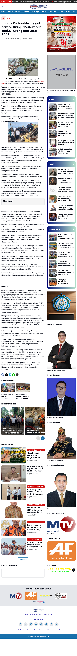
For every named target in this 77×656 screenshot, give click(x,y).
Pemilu (68, 12)
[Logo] (38, 610)
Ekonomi (26, 12)
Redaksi (14, 630)
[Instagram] (31, 624)
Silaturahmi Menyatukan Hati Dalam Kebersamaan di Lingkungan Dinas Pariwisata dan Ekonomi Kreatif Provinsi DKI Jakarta (66, 133)
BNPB (4, 81)
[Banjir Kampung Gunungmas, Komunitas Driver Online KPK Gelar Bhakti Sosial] (12, 421)
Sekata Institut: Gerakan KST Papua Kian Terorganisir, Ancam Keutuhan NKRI (65, 171)
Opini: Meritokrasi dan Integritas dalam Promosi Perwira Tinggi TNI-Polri (65, 198)
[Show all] (73, 99)
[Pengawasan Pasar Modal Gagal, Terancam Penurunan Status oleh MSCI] (53, 217)
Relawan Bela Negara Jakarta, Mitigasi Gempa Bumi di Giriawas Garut (22, 397)
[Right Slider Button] (75, 12)
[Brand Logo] (16, 595)
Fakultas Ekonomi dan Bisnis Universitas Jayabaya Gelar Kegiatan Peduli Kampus (64, 281)
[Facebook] (2, 374)
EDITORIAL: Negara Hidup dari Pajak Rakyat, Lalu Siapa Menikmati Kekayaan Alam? (65, 189)
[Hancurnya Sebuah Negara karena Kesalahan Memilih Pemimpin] (53, 208)
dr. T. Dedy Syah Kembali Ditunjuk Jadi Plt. (35, 486)
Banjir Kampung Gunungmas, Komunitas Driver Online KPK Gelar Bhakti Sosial (12, 431)
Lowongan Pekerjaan (58, 630)
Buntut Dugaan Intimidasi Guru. (33, 522)
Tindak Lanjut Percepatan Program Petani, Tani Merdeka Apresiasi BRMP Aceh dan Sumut (34, 455)
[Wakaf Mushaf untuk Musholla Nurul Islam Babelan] (53, 143)
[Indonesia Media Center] (38, 6)
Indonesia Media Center (41, 636)
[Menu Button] (2, 6)
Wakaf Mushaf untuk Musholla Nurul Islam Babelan (66, 142)
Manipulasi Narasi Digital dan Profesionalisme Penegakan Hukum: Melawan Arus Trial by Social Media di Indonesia (65, 180)
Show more (23, 559)
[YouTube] (36, 624)
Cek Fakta (52, 12)
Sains (44, 12)
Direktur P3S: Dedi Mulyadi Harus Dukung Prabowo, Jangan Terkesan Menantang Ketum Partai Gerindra (35, 544)
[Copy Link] (17, 374)
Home (3, 12)
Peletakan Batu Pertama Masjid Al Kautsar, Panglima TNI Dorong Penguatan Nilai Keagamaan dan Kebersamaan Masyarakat (65, 106)
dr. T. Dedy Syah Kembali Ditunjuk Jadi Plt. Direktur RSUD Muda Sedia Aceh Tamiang (34, 491)
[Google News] (41, 624)
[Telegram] (10, 374)
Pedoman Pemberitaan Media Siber (39, 630)
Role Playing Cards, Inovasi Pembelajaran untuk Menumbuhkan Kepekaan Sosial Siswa (65, 236)
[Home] (3, 18)
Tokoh (61, 12)
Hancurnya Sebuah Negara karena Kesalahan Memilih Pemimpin (65, 207)
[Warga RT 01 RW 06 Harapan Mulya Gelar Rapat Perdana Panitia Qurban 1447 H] (53, 125)
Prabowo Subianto (34, 539)
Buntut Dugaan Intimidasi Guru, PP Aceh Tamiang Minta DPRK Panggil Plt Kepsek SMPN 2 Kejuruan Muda (35, 527)
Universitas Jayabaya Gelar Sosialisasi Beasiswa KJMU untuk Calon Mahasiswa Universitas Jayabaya (66, 263)
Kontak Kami (22, 630)
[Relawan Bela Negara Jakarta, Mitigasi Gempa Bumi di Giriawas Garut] (23, 387)
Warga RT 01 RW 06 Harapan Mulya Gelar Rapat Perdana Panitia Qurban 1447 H (65, 124)
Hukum (17, 12)
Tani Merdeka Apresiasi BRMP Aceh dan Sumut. (35, 450)
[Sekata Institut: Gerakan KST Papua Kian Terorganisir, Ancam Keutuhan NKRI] (53, 172)
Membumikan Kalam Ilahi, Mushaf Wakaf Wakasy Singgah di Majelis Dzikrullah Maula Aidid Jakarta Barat (66, 115)
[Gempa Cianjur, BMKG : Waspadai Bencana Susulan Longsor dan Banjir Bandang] (8, 387)
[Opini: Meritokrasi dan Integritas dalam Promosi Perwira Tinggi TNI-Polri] (53, 199)
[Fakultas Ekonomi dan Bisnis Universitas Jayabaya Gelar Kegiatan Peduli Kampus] (53, 282)
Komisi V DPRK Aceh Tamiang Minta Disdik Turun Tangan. (35, 505)
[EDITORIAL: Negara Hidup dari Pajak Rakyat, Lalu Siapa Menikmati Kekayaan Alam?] (53, 190)
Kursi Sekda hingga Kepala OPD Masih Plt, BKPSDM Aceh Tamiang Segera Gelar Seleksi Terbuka (35, 468)
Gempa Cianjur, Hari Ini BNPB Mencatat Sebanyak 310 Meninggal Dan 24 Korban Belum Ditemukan (36, 431)
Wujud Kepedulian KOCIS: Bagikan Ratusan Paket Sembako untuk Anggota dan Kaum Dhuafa (65, 151)
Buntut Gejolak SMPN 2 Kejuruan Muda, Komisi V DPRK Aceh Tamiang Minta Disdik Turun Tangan (34, 510)
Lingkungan (36, 12)
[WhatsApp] (13, 374)
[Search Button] (74, 6)
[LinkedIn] (51, 624)
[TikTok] (46, 624)
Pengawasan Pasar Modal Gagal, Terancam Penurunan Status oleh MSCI (65, 216)
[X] (6, 374)
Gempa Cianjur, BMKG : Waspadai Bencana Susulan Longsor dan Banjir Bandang (8, 397)
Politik (10, 12)
